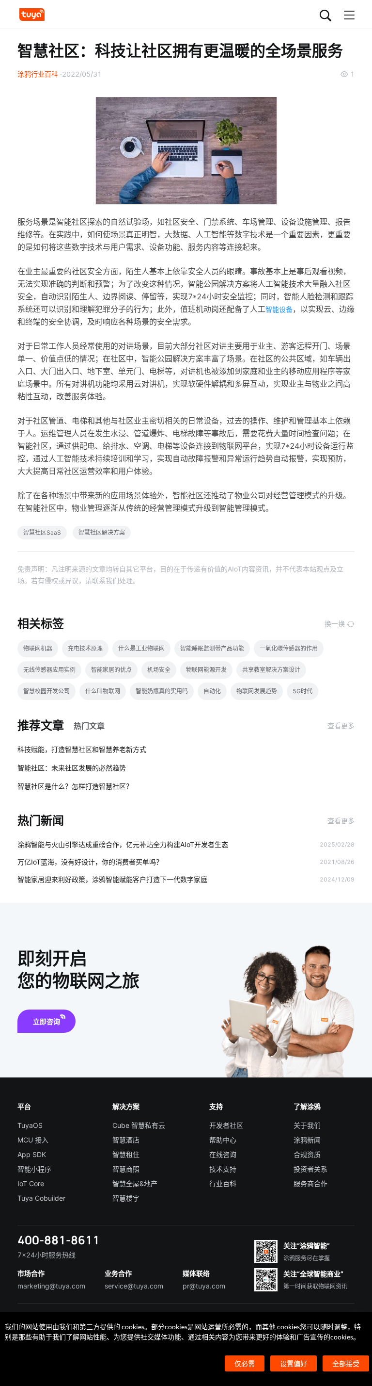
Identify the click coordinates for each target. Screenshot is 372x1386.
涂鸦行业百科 (37, 74)
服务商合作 (310, 1183)
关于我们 (307, 1125)
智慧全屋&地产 (134, 1183)
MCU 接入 (32, 1140)
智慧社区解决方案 (101, 532)
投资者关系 (310, 1169)
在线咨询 (222, 1154)
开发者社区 (226, 1125)
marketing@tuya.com (51, 1286)
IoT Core (30, 1183)
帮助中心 (222, 1140)
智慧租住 (126, 1154)
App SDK (31, 1154)
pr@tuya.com (204, 1286)
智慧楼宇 (126, 1198)
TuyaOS (30, 1125)
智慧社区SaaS (42, 532)
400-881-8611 (58, 1240)
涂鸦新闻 (307, 1140)
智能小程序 (34, 1169)
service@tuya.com (134, 1286)
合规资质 (307, 1154)
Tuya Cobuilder (41, 1198)
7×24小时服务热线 (46, 1255)
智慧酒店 (126, 1140)
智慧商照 (126, 1169)
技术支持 (222, 1169)
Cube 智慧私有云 (138, 1125)
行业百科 (222, 1183)
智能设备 (279, 309)
